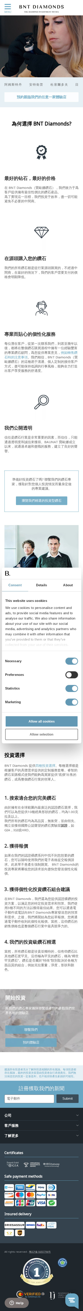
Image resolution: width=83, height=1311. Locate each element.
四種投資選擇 (45, 765)
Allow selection (41, 734)
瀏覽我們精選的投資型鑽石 (42, 500)
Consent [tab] (15, 585)
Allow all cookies (42, 721)
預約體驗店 (31, 1042)
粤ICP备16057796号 (40, 1252)
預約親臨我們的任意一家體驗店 (41, 97)
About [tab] (68, 585)
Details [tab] (41, 585)
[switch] (71, 674)
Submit (67, 1098)
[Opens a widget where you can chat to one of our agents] (16, 1303)
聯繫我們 (31, 1029)
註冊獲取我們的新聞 (41, 1088)
